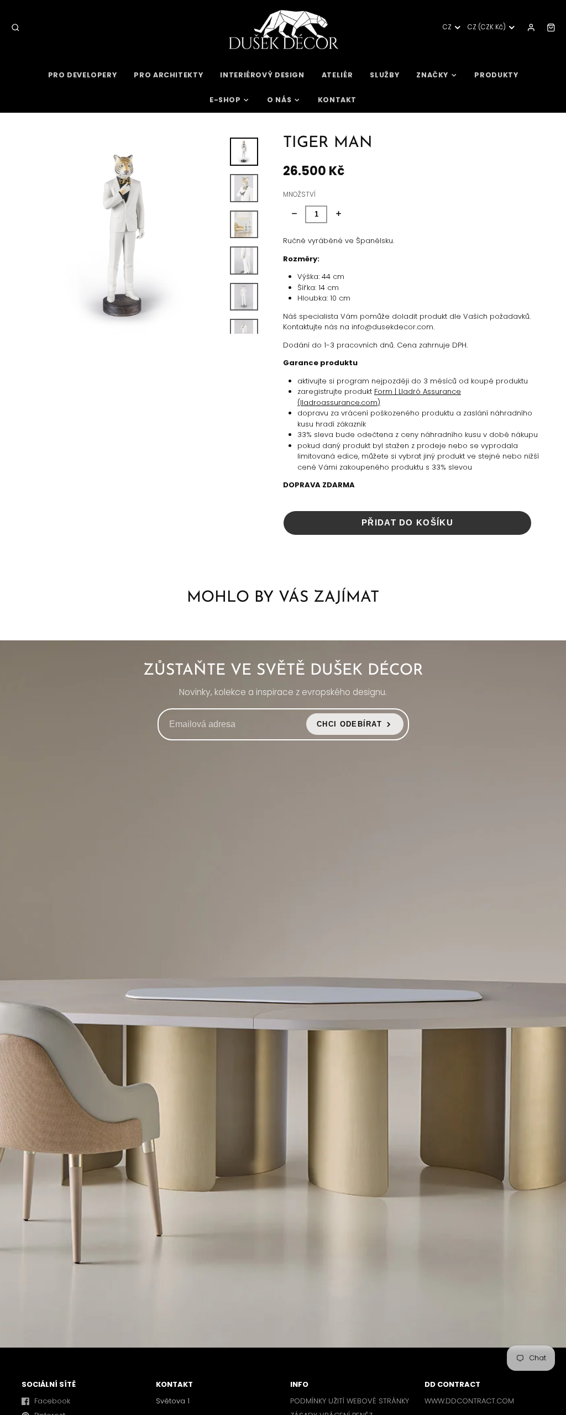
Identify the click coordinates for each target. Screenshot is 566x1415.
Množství (299, 194)
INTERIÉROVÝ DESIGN (262, 75)
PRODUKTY (496, 75)
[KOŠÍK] (551, 27)
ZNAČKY (432, 75)
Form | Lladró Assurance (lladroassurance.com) (379, 397)
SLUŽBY (384, 75)
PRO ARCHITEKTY (168, 75)
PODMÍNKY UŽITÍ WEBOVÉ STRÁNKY (349, 1401)
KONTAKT (337, 99)
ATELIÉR (337, 75)
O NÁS (279, 99)
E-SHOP (225, 99)
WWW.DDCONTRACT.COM (469, 1401)
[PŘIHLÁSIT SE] (531, 27)
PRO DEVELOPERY (82, 75)
